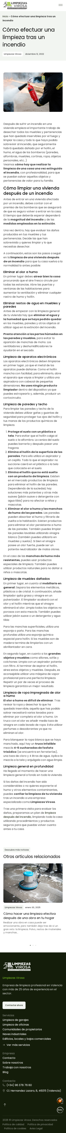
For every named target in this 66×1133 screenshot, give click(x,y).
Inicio (5, 16)
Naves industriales (14, 1034)
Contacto (9, 1058)
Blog (5, 1072)
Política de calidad (13, 1124)
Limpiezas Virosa (12, 54)
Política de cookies (15, 1128)
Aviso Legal (36, 1128)
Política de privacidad (40, 1124)
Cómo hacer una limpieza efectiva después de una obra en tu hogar (29, 916)
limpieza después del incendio (29, 815)
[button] (30, 945)
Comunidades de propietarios (22, 1029)
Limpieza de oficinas (16, 1025)
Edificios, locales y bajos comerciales (27, 1039)
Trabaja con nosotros (17, 1067)
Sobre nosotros (13, 1063)
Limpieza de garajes (16, 1020)
